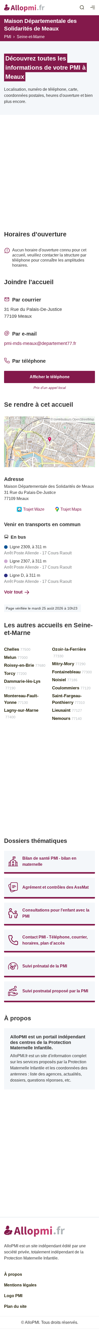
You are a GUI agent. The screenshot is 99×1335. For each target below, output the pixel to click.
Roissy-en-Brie (24, 665)
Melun (16, 657)
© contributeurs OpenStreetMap (72, 419)
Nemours (67, 718)
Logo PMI (13, 1296)
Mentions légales (20, 1285)
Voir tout (13, 592)
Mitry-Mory (69, 663)
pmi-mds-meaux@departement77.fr (40, 343)
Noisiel (64, 679)
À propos (13, 1274)
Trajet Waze (33, 509)
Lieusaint (67, 710)
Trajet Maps (70, 509)
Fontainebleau (72, 672)
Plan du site (15, 1306)
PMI (7, 37)
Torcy (15, 673)
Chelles (17, 649)
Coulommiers (71, 688)
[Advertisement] (49, 174)
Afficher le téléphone (50, 377)
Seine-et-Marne (31, 37)
